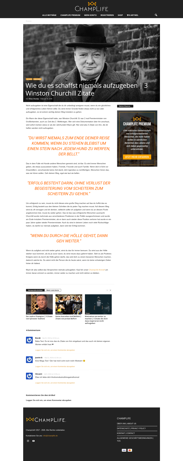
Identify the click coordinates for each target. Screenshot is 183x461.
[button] (156, 15)
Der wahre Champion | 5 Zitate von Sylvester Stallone (39, 317)
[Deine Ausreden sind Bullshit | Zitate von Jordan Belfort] (68, 304)
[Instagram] (28, 441)
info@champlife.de (50, 436)
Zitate (29, 79)
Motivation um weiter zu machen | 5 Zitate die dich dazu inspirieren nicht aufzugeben (96, 319)
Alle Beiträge (49, 15)
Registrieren (107, 15)
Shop (120, 15)
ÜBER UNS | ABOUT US (126, 424)
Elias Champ (34, 99)
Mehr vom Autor (52, 290)
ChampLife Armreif (97, 270)
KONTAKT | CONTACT (126, 433)
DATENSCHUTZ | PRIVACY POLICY (131, 428)
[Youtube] (33, 441)
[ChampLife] (91, 6)
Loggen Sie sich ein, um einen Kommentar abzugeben (55, 350)
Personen (37, 79)
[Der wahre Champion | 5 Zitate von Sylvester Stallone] (39, 304)
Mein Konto (90, 15)
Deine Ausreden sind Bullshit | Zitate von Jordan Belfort (68, 317)
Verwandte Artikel (35, 290)
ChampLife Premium (70, 15)
